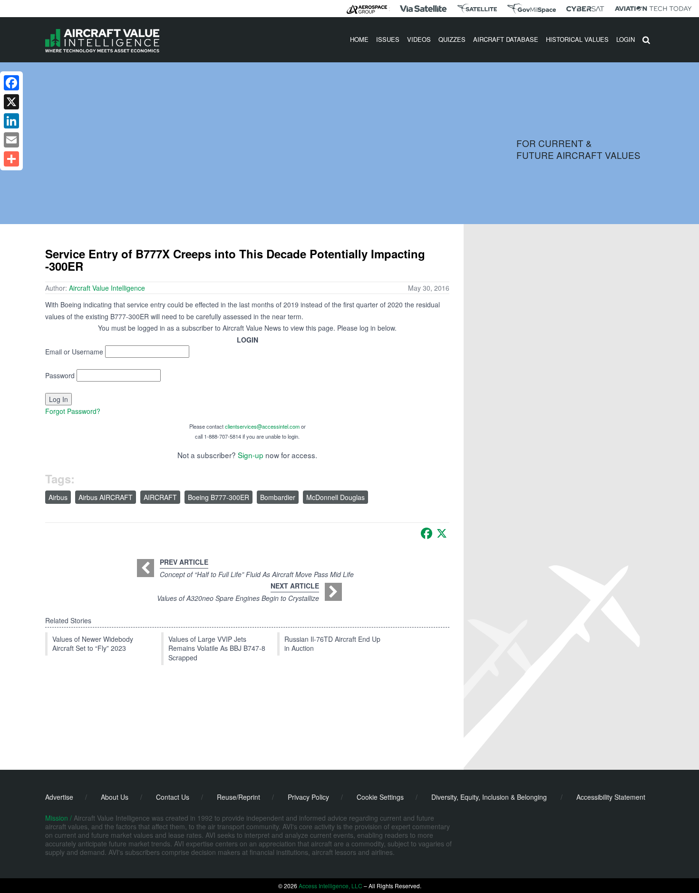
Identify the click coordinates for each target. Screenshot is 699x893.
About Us (114, 797)
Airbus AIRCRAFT (105, 497)
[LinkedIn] (11, 120)
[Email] (11, 139)
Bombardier (277, 497)
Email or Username (74, 351)
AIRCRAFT (160, 497)
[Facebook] (426, 533)
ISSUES (387, 39)
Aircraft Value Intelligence (107, 288)
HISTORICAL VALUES (577, 39)
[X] (441, 533)
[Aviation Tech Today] (653, 8)
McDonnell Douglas (335, 497)
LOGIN (625, 39)
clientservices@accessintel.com (262, 426)
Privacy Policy (308, 797)
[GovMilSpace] (531, 8)
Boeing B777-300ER (218, 497)
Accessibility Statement (610, 797)
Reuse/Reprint (238, 797)
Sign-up (250, 455)
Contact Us (172, 797)
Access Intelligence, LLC (330, 886)
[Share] (11, 158)
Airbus (58, 497)
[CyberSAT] (585, 8)
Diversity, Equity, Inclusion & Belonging (489, 797)
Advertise (59, 797)
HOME (359, 39)
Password (60, 375)
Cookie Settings (380, 797)
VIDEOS (419, 39)
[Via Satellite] (423, 8)
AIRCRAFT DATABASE (505, 39)
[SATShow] (477, 8)
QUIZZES (452, 39)
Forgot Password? (72, 411)
